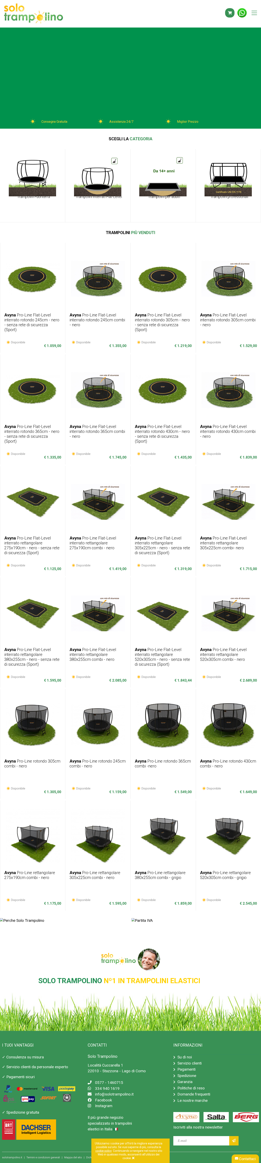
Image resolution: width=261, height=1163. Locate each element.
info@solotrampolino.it (114, 1094)
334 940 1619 (107, 1088)
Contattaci (247, 1159)
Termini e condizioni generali (43, 1157)
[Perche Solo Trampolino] (22, 920)
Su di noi (184, 1057)
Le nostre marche (192, 1100)
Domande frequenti (193, 1094)
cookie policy (103, 1150)
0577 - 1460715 (109, 1082)
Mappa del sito (73, 1157)
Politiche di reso (191, 1088)
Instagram (103, 1105)
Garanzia (184, 1081)
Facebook (103, 1100)
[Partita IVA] (142, 920)
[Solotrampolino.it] (33, 14)
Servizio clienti (189, 1063)
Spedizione (186, 1075)
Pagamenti (186, 1069)
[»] (234, 1140)
